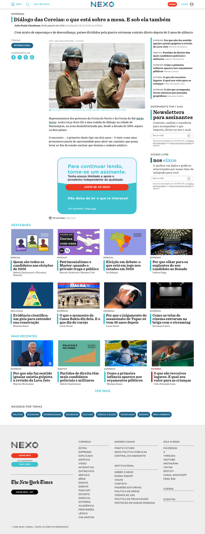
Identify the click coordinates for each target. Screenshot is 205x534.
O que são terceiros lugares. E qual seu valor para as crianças (172, 80)
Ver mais (102, 391)
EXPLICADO (85, 456)
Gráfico (157, 53)
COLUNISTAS (86, 517)
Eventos (169, 499)
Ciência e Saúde (106, 414)
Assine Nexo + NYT (24, 492)
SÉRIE (82, 479)
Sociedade (72, 414)
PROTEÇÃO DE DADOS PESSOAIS (135, 503)
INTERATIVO (86, 467)
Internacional (22, 45)
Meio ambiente (161, 414)
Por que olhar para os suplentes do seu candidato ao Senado (170, 265)
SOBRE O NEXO (124, 472)
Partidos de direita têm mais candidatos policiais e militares (171, 55)
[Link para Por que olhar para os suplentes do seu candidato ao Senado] (172, 242)
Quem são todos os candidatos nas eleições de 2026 (33, 265)
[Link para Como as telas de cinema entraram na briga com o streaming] (172, 295)
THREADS (169, 456)
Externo (158, 77)
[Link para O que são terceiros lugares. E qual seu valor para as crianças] (173, 353)
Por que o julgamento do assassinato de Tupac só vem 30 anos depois (126, 319)
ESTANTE (84, 494)
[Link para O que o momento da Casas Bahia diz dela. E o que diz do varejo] (79, 295)
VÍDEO (82, 463)
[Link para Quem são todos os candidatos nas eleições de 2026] (32, 242)
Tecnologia (127, 414)
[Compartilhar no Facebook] (13, 57)
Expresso (158, 40)
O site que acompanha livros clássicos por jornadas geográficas (171, 92)
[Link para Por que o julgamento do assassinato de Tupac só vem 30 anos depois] (125, 295)
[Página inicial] (102, 4)
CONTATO (121, 483)
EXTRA (82, 448)
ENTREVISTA (86, 471)
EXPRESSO (84, 452)
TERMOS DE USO (125, 495)
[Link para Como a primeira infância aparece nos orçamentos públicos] (126, 353)
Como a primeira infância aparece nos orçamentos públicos (173, 68)
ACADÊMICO (86, 506)
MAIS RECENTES (42, 4)
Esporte (144, 414)
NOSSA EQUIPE (124, 476)
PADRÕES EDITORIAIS (128, 487)
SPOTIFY (168, 471)
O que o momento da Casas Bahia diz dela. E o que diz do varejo (80, 319)
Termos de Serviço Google (181, 143)
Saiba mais (71, 218)
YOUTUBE (169, 459)
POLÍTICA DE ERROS (127, 491)
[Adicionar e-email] (189, 136)
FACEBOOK (170, 448)
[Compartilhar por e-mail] (26, 57)
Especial (16, 257)
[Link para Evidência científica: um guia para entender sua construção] (32, 295)
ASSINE (172, 4)
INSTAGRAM (170, 463)
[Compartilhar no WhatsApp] (32, 57)
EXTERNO (84, 502)
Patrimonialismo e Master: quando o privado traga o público (79, 265)
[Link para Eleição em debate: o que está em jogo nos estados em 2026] (125, 242)
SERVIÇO (84, 475)
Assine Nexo (25, 455)
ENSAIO (83, 483)
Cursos (168, 489)
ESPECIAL (84, 498)
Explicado (17, 311)
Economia (33, 414)
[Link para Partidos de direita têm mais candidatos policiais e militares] (79, 353)
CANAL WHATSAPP (175, 475)
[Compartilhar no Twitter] (19, 57)
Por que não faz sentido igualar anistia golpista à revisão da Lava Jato (172, 43)
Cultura (88, 414)
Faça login (24, 464)
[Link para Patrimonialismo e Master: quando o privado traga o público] (79, 242)
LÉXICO (83, 513)
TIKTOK (167, 467)
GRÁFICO (84, 459)
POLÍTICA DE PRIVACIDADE (131, 499)
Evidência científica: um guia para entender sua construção (32, 319)
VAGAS (119, 480)
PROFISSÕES (86, 509)
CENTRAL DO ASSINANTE (130, 456)
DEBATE (83, 486)
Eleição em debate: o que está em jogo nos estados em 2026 (123, 265)
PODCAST (84, 490)
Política (18, 414)
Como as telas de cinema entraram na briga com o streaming (171, 319)
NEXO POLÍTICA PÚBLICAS (131, 452)
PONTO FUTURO (125, 448)
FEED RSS (169, 479)
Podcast (62, 257)
